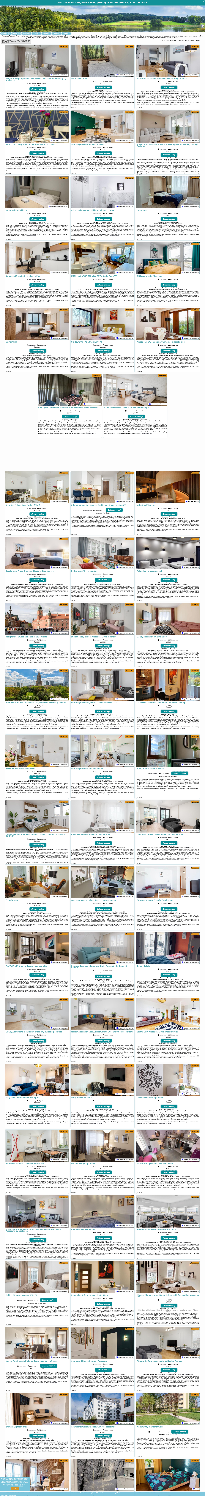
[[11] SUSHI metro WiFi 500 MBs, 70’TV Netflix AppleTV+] (102, 258)
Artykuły (66, 33)
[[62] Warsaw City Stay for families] (168, 1409)
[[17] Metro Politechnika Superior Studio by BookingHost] (135, 390)
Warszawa (63, 46)
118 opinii (113, 1242)
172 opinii (195, 1310)
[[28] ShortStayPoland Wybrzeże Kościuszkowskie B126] (102, 685)
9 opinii (196, 159)
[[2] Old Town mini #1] (102, 61)
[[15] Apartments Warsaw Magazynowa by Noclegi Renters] (168, 324)
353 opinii (179, 289)
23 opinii (50, 518)
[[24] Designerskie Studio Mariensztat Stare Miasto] (37, 619)
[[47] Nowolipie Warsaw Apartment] (168, 1080)
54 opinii (116, 1374)
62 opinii (115, 157)
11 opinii (113, 584)
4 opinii (118, 847)
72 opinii (55, 584)
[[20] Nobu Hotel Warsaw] (168, 487)
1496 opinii (176, 518)
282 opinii (113, 1177)
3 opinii (115, 355)
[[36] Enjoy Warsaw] (37, 882)
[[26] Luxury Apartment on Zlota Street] (168, 619)
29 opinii (50, 1111)
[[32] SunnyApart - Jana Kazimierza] (168, 751)
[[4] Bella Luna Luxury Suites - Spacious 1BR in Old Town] (37, 126)
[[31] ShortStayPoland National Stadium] (102, 751)
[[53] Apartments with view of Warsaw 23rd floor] (168, 1211)
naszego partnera (61, 107)
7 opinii (65, 93)
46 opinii (185, 1374)
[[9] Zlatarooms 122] (168, 192)
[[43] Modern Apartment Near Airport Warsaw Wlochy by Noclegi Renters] (102, 1014)
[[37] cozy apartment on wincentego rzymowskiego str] (102, 882)
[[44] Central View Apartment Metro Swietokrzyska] (168, 1014)
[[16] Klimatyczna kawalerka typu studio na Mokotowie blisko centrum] (70, 390)
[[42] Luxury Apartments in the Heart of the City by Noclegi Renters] (37, 1014)
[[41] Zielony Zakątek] (168, 948)
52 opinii (183, 1242)
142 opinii (120, 223)
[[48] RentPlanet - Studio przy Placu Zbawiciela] (37, 1146)
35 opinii (65, 849)
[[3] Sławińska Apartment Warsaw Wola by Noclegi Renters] (168, 61)
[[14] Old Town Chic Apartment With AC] (102, 324)
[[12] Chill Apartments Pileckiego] (168, 258)
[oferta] (51, 75)
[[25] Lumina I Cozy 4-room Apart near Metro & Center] (102, 619)
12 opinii (111, 1111)
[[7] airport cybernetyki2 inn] (37, 192)
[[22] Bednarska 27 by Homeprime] (102, 553)
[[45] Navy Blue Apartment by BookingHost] (37, 1080)
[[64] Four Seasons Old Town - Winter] (102, 1475)
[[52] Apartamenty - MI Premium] (102, 1211)
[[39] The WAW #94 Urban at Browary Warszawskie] (37, 948)
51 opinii (43, 913)
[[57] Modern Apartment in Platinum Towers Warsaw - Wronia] (37, 1343)
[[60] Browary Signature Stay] (37, 1409)
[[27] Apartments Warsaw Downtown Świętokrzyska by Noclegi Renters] (37, 685)
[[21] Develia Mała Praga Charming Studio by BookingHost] (37, 553)
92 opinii (186, 716)
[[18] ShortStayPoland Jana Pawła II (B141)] (37, 487)
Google (26, 1478)
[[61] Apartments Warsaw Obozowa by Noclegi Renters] (102, 1409)
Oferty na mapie (16, 33)
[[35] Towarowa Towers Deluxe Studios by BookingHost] (168, 816)
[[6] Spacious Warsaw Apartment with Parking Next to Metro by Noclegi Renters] (168, 126)
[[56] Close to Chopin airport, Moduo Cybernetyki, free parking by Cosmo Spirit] (168, 1277)
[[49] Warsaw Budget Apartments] (102, 1146)
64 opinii (179, 584)
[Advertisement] (102, 456)
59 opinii (109, 92)
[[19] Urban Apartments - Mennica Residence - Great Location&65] (102, 487)
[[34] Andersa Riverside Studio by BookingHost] (102, 816)
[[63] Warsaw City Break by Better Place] (37, 1475)
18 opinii (120, 1440)
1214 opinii (43, 355)
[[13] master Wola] (37, 324)
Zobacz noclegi (37, 89)
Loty (36, 33)
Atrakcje (56, 33)
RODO (21, 1486)
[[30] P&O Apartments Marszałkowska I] (37, 751)
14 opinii (153, 421)
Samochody (46, 33)
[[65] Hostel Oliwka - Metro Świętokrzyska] (168, 1475)
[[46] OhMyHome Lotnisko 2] (102, 1080)
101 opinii (179, 1111)
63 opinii (91, 421)
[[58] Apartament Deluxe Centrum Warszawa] (102, 1343)
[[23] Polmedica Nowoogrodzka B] (168, 553)
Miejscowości (26, 33)
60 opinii (187, 92)
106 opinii (55, 157)
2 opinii (175, 223)
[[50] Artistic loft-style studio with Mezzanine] (168, 1146)
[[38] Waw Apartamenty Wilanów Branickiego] (168, 882)
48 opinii (115, 782)
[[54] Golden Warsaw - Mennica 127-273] (37, 1277)
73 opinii (180, 650)
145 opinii (59, 716)
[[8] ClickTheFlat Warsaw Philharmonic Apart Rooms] (102, 192)
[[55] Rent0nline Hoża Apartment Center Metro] (102, 1277)
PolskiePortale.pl (12, 1495)
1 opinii (120, 650)
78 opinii (53, 650)
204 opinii (117, 1308)
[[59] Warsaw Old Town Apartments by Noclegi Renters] (168, 1343)
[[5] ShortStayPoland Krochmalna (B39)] (102, 126)
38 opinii (120, 289)
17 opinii (120, 716)
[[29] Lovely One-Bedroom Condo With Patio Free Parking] (168, 685)
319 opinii (46, 223)
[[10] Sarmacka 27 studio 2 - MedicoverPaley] (37, 258)
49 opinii (186, 355)
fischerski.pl (201, 1)
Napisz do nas (121, 1493)
